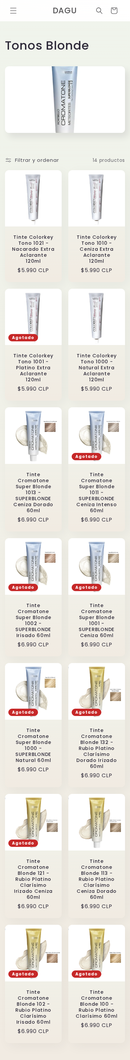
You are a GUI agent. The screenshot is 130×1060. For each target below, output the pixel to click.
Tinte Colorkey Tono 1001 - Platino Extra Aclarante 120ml (33, 368)
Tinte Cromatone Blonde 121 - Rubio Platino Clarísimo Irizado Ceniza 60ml (33, 879)
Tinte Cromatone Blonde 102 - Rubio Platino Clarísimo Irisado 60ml (33, 1007)
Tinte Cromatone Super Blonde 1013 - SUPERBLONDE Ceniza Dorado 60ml (33, 493)
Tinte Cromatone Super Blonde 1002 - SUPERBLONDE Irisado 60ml (33, 620)
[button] (13, 10)
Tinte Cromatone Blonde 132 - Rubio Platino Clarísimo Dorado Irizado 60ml (96, 748)
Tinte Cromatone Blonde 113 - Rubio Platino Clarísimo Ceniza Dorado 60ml (97, 879)
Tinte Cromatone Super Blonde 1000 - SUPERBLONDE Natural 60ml (33, 745)
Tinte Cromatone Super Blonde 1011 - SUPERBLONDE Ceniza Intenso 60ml (96, 493)
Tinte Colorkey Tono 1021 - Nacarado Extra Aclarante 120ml (33, 249)
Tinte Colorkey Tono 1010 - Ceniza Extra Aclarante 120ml (96, 249)
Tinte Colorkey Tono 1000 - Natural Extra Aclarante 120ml (96, 368)
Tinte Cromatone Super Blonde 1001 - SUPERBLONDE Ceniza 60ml (97, 620)
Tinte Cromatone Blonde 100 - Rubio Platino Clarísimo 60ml (96, 1004)
